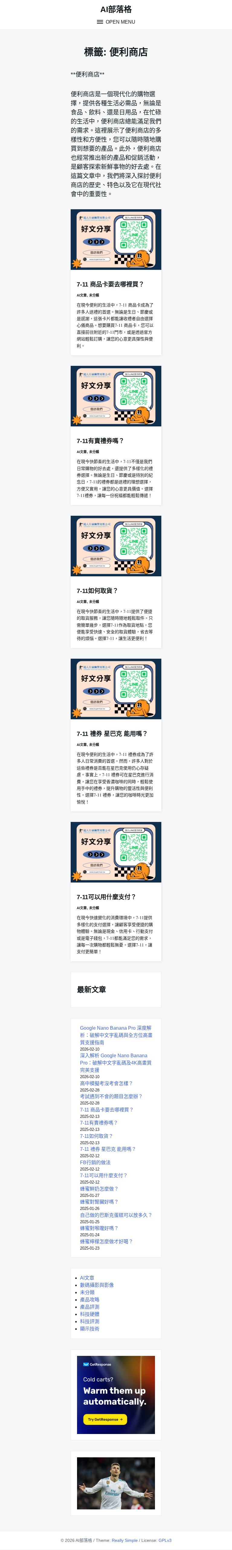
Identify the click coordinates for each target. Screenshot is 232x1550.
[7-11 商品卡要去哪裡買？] (116, 239)
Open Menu (120, 22)
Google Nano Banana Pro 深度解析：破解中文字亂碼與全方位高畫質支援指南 (116, 1035)
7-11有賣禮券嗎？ (100, 441)
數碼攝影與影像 (97, 1285)
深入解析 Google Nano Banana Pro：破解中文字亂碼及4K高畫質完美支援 (116, 1063)
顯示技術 (89, 1328)
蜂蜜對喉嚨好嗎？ (99, 1228)
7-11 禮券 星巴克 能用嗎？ (112, 733)
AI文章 (82, 295)
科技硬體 (89, 1314)
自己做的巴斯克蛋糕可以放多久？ (116, 1215)
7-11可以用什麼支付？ (107, 897)
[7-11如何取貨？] (116, 546)
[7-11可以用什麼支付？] (116, 852)
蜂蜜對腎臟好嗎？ (99, 1201)
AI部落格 (116, 9)
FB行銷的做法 (95, 1162)
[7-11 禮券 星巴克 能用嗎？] (116, 689)
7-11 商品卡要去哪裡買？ (110, 284)
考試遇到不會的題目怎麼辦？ (111, 1096)
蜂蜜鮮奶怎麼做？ (99, 1188)
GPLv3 (165, 1540)
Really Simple (125, 1540)
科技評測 (89, 1321)
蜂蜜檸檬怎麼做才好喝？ (106, 1241)
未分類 (94, 295)
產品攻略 (89, 1299)
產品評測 (89, 1307)
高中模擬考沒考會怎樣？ (106, 1083)
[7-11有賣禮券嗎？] (116, 396)
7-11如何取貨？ (97, 591)
